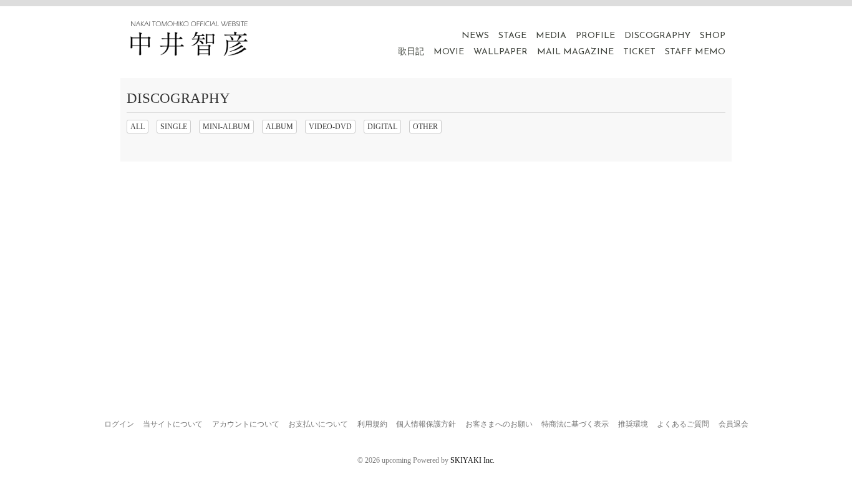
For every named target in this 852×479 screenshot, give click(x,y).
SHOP (712, 36)
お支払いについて (318, 424)
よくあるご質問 (683, 424)
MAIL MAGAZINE (575, 52)
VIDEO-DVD (330, 126)
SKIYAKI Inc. (472, 460)
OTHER (425, 126)
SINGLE (173, 126)
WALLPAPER (500, 52)
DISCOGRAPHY (657, 36)
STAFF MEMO (695, 52)
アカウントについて (245, 424)
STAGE (512, 36)
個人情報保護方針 (426, 424)
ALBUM (279, 126)
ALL (137, 126)
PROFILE (595, 36)
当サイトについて (173, 424)
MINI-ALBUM (226, 126)
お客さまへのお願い (499, 424)
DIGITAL (382, 126)
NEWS (475, 36)
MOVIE (448, 52)
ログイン (119, 424)
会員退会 (733, 424)
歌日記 (411, 52)
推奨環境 (633, 424)
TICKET (639, 52)
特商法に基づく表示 (575, 424)
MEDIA (551, 36)
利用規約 (372, 424)
